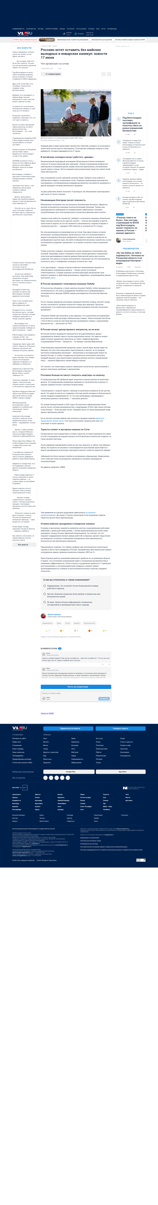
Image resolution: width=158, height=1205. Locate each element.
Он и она (99, 738)
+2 (102, 681)
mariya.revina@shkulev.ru (19, 855)
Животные (47, 759)
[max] (62, 778)
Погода (41, 29)
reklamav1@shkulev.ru (122, 829)
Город (45, 749)
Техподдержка (17, 756)
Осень (98, 742)
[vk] (51, 778)
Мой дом (74, 752)
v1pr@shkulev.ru (109, 835)
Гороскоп (70, 29)
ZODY (98, 29)
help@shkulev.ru (26, 846)
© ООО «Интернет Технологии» (47, 860)
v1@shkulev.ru (35, 843)
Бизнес (46, 742)
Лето (73, 749)
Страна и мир (125, 745)
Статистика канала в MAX (22, 763)
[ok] (56, 778)
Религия (99, 759)
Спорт (122, 738)
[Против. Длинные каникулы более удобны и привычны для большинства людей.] (44, 594)
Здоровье (47, 763)
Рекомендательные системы (89, 844)
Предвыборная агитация (21, 759)
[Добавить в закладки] (103, 74)
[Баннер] (47, 40)
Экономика (124, 752)
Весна (45, 745)
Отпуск (67, 623)
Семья (98, 763)
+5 (102, 664)
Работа (98, 752)
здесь (53, 278)
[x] (68, 778)
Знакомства (31, 29)
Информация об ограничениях (89, 838)
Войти (48, 699)
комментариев (52, 74)
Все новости (24, 48)
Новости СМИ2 (47, 713)
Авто (45, 738)
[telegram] (45, 778)
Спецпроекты (125, 756)
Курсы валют (81, 29)
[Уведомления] (139, 34)
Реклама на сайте (19, 738)
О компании (17, 745)
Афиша (62, 29)
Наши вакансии (18, 752)
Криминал (75, 742)
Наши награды (18, 749)
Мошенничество (89, 623)
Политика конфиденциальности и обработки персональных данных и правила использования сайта (111, 850)
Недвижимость (18, 29)
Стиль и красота (126, 742)
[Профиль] (144, 34)
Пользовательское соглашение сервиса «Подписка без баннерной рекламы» (104, 847)
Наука (73, 756)
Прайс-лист (16, 742)
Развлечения (101, 756)
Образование (76, 763)
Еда (44, 756)
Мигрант (77, 623)
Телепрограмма (51, 29)
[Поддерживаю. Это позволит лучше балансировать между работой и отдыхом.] (44, 586)
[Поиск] (134, 34)
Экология (124, 749)
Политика (100, 745)
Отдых (59, 623)
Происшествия (101, 749)
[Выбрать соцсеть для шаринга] (109, 74)
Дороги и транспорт (50, 752)
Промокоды (112, 29)
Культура (74, 745)
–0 (109, 664)
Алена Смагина (54, 614)
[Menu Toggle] (13, 34)
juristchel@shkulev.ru (61, 845)
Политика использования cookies (90, 841)
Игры (103, 29)
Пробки (91, 29)
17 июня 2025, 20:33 (47, 68)
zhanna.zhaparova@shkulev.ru (21, 852)
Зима (73, 738)
